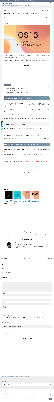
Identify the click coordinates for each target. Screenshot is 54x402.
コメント (4, 280)
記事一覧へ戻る (27, 258)
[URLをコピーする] (45, 234)
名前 (3, 293)
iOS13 (6, 10)
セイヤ (16, 242)
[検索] (50, 333)
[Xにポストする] (8, 234)
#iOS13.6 (42, 10)
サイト (3, 302)
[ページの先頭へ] (50, 399)
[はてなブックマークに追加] (27, 234)
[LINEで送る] (36, 234)
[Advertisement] (29, 21)
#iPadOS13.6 (47, 10)
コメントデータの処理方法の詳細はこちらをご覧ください (38, 317)
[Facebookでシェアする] (17, 234)
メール (4, 297)
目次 (8, 85)
